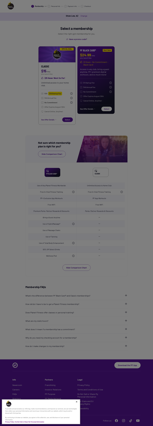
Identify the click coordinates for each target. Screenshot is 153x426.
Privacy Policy (9, 422)
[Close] (76, 401)
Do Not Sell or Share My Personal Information (29, 422)
